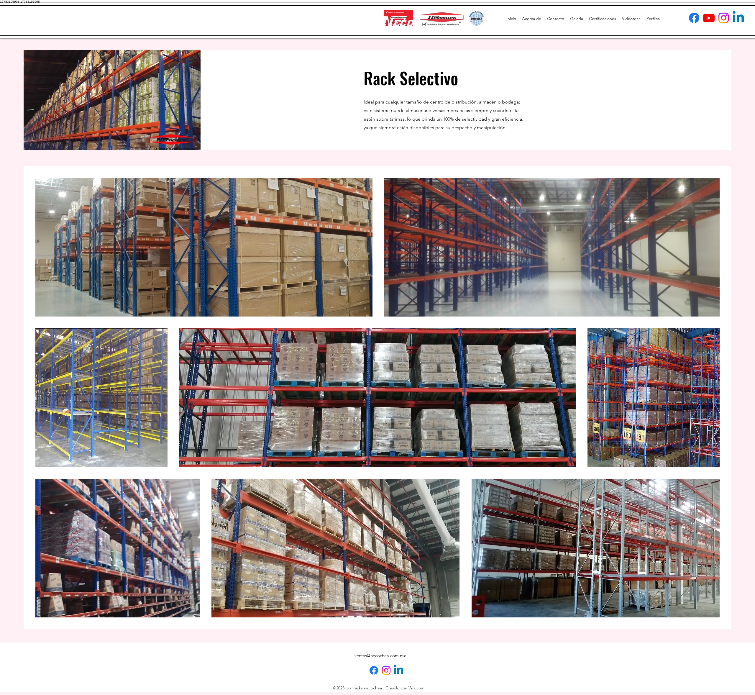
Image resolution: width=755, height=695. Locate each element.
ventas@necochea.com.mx (380, 655)
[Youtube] (709, 18)
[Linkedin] (738, 18)
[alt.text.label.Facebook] (694, 18)
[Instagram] (724, 18)
